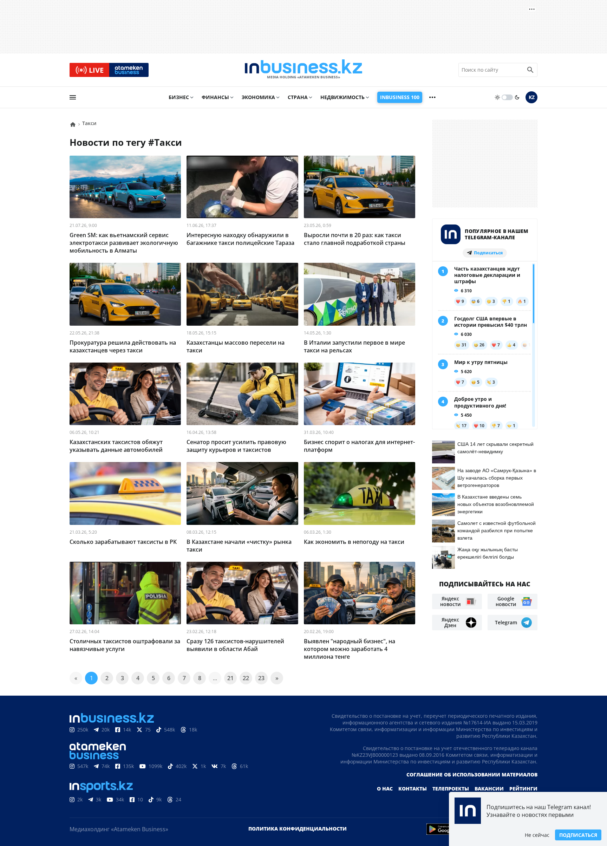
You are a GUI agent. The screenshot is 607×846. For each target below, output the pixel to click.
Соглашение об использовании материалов (471, 774)
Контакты (412, 788)
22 (246, 678)
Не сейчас (537, 835)
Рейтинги (523, 788)
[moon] (517, 97)
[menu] (72, 97)
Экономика (258, 97)
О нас (385, 788)
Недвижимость (342, 97)
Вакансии (489, 788)
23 (261, 678)
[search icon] (530, 70)
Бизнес (179, 97)
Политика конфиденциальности (297, 828)
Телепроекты (450, 788)
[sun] (497, 97)
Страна (298, 97)
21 (230, 678)
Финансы (215, 97)
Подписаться (578, 835)
